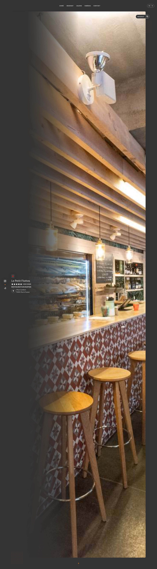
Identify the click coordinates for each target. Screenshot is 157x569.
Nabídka (88, 5)
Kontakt (97, 5)
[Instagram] (5, 281)
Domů (61, 5)
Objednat (70, 5)
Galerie (79, 5)
